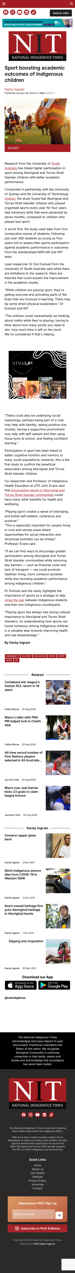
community (12, 656)
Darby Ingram (14, 89)
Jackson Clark (12, 814)
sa (16, 660)
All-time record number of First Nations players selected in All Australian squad (23, 756)
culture (26, 656)
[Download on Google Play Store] (54, 985)
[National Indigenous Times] (37, 46)
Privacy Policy (37, 1180)
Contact (37, 1188)
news (9, 660)
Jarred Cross (12, 779)
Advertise (38, 1184)
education (39, 656)
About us (37, 1169)
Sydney (10, 198)
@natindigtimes (15, 997)
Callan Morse (12, 709)
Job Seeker (37, 1173)
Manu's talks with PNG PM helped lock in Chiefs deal (23, 721)
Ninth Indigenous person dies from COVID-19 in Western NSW (23, 874)
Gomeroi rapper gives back (20, 837)
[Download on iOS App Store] (21, 985)
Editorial (37, 1176)
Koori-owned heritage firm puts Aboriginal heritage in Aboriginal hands (24, 909)
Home (37, 1165)
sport (13, 148)
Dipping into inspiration (26, 941)
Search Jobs (61, 13)
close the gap (14, 600)
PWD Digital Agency (44, 1243)
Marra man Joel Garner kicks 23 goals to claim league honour (21, 791)
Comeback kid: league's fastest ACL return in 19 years (22, 686)
